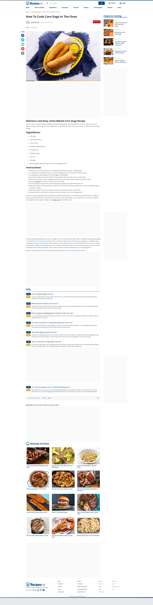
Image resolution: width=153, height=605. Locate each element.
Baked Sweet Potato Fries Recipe (71, 245)
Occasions (65, 7)
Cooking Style (61, 591)
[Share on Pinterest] (96, 21)
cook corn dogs (41, 294)
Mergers (100, 586)
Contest (113, 583)
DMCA (99, 589)
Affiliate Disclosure (116, 586)
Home (27, 12)
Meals (59, 581)
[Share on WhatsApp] (22, 44)
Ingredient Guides (81, 591)
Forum (113, 3)
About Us (100, 581)
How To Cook (34, 27)
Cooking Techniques (76, 250)
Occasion (60, 586)
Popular (110, 7)
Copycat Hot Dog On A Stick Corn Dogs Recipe (121, 24)
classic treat (56, 200)
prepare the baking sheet (45, 313)
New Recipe (80, 583)
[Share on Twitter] (22, 40)
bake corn (43, 332)
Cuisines (76, 7)
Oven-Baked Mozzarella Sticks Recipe (84, 243)
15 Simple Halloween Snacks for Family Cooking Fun (120, 43)
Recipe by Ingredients (82, 586)
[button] (22, 53)
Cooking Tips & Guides (35, 12)
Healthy (79, 581)
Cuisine (59, 589)
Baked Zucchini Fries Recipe (37, 243)
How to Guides (39, 7)
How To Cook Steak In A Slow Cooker (46, 405)
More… (120, 7)
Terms (113, 589)
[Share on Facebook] (22, 35)
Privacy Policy (101, 591)
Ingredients (52, 7)
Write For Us (101, 583)
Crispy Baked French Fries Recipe (35, 241)
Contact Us (114, 581)
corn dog (36, 181)
